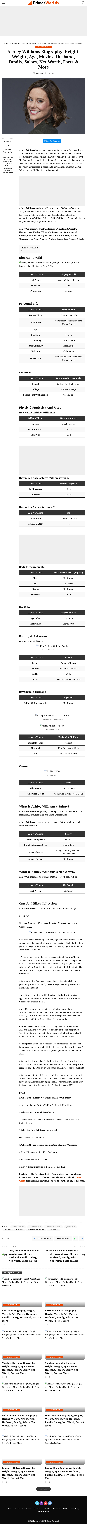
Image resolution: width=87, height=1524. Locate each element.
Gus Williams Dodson (53, 1227)
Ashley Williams (18, 1227)
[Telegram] (81, 1238)
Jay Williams (71, 1227)
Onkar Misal (39, 73)
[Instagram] (41, 1503)
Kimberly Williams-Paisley (14, 1230)
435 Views (51, 73)
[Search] (82, 2)
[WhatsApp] (75, 1238)
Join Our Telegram (53, 141)
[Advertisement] (43, 21)
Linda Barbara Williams (36, 1230)
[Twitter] (37, 1503)
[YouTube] (46, 1503)
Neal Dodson (54, 1230)
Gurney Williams (35, 1227)
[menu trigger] (4, 2)
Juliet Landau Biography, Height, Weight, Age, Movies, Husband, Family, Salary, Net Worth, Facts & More (8, 164)
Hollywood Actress (44, 46)
